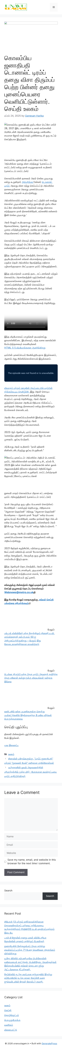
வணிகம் (8, 1025)
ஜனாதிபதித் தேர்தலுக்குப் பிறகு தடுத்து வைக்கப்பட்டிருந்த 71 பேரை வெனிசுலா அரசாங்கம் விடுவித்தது (29, 950)
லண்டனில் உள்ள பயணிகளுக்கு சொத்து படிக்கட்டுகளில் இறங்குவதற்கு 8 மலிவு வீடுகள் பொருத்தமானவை (28, 715)
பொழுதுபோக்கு (12, 1020)
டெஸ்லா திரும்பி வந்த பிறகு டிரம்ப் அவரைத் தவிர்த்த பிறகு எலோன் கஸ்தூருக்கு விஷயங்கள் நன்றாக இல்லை (31, 678)
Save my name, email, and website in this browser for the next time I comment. (31, 861)
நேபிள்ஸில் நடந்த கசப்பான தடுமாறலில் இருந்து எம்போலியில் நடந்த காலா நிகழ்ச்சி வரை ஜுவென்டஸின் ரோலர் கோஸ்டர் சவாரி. (28, 978)
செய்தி (7, 1010)
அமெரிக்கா (27, 182)
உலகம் (11, 754)
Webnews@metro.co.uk (18, 592)
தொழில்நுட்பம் (11, 1015)
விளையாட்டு (10, 1029)
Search (8, 890)
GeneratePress (49, 1043)
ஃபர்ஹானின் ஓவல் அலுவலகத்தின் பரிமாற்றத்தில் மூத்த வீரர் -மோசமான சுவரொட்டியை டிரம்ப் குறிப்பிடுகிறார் (30, 772)
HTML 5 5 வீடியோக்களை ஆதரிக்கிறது (25, 347)
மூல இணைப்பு (11, 745)
